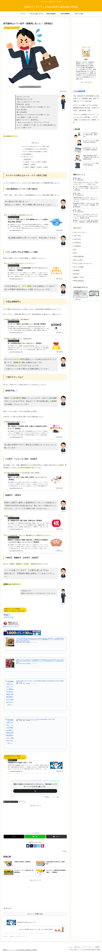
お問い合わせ (77, 947)
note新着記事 (80, 91)
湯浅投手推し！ (28, 159)
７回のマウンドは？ (28, 156)
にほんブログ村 (8, 617)
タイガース (22, 801)
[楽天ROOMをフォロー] (42, 845)
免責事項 (97, 947)
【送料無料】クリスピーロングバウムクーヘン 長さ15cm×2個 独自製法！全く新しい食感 (35, 719)
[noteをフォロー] (38, 845)
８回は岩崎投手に (27, 154)
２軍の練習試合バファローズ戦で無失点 (35, 149)
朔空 (86, 59)
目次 (32, 143)
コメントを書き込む (35, 914)
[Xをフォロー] (31, 845)
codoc (57, 796)
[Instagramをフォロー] (35, 845)
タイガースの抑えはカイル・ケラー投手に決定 (35, 146)
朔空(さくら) (47, 796)
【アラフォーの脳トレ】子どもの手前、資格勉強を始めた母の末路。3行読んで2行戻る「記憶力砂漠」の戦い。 (86, 107)
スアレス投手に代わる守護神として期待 (35, 151)
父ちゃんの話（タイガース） (11, 801)
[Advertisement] (35, 818)
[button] (56, 836)
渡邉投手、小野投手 (30, 164)
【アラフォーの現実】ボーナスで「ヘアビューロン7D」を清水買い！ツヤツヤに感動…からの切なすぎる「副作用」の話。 (86, 118)
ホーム (70, 947)
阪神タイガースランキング (11, 626)
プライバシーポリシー (87, 947)
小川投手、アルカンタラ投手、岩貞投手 (35, 162)
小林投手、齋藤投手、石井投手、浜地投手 (36, 167)
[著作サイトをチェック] (27, 845)
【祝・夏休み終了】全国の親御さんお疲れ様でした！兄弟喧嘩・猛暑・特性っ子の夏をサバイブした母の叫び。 (86, 98)
